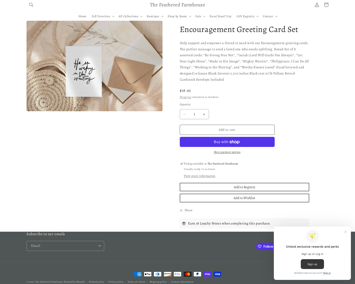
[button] (31, 4)
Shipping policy (158, 281)
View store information (199, 176)
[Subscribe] (99, 246)
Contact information (182, 281)
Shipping (185, 97)
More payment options (227, 152)
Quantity (185, 104)
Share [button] (189, 210)
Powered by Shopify (74, 281)
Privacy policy (115, 281)
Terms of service (136, 281)
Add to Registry (244, 187)
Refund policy (96, 281)
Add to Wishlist (244, 198)
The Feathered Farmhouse (49, 281)
